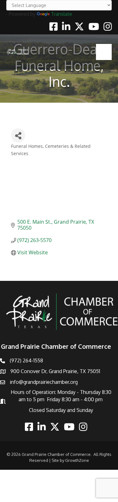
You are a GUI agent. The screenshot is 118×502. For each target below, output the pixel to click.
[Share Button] (18, 135)
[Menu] (104, 52)
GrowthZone (77, 460)
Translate (61, 14)
